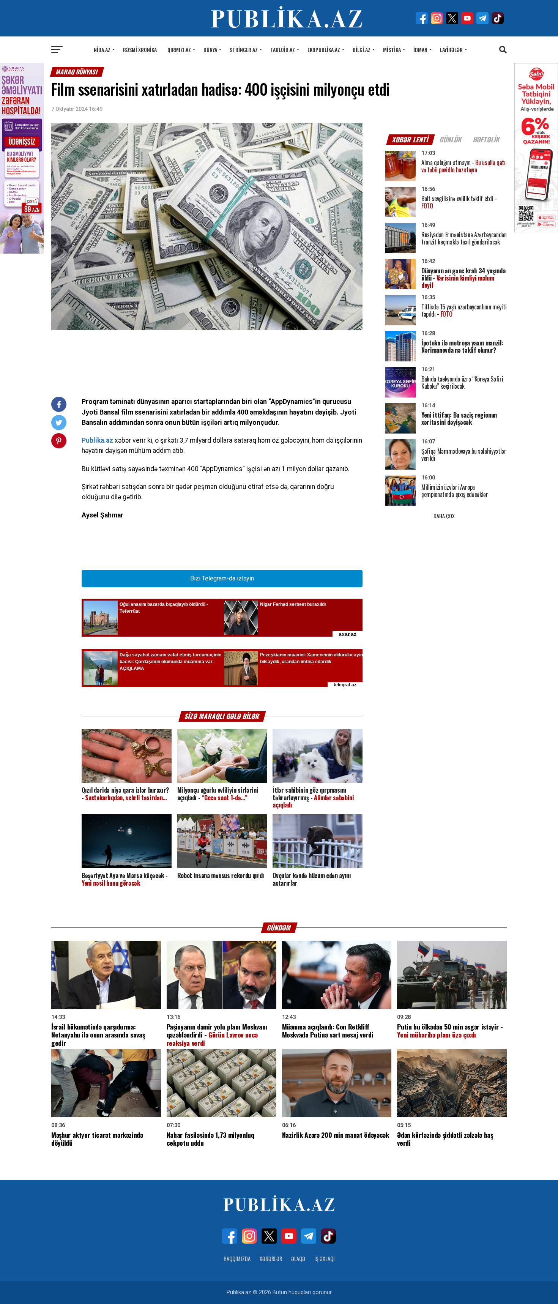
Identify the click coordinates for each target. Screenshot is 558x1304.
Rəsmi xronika (140, 50)
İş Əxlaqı (324, 1259)
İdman (420, 50)
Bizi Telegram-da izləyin (222, 578)
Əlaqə (298, 1259)
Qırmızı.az (179, 50)
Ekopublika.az (323, 50)
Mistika (392, 50)
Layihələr (451, 50)
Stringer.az (244, 50)
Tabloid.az (282, 50)
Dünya (210, 50)
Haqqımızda (237, 1259)
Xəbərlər (271, 1259)
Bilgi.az (361, 50)
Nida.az (102, 50)
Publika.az (97, 440)
